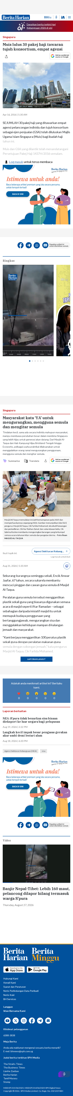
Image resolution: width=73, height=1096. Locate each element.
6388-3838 (9, 1035)
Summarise (13, 460)
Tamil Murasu (10, 1078)
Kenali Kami (9, 982)
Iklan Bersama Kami (14, 1010)
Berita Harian (10, 1074)
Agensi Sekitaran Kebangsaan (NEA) (20, 751)
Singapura (9, 37)
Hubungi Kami (10, 978)
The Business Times (14, 1067)
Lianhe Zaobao (11, 1071)
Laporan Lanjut (36, 659)
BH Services (9, 999)
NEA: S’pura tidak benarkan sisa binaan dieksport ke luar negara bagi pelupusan (31, 720)
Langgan (8, 1006)
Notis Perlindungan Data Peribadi (21, 990)
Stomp (6, 1081)
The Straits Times (13, 1063)
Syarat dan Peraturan (14, 986)
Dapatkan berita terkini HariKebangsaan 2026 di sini (41, 26)
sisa (43, 751)
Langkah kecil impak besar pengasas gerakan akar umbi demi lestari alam (35, 734)
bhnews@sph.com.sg (22, 1051)
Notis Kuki (8, 994)
